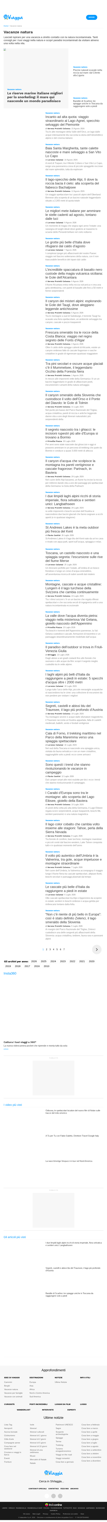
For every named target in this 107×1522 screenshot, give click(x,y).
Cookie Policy (55, 1514)
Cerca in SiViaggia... (51, 1481)
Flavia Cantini (54, 535)
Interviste (48, 1410)
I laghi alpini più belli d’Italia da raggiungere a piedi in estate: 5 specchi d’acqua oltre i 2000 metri (74, 678)
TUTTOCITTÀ (67, 1508)
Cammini (8, 1382)
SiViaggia (52, 655)
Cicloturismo (9, 1435)
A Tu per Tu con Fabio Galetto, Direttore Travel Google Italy (72, 1136)
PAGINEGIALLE (21, 1508)
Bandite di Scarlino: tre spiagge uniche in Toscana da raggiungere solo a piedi (88, 103)
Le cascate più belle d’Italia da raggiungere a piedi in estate (67, 889)
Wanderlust (23, 1410)
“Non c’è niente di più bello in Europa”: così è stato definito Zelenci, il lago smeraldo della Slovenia (73, 918)
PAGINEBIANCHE (56, 1508)
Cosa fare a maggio (90, 1435)
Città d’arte (9, 1439)
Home (6, 26)
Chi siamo (26, 1514)
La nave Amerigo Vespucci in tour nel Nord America (69, 1161)
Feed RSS (64, 1489)
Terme (58, 1441)
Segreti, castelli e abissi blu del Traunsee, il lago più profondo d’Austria (74, 708)
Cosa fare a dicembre (91, 1461)
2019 (8, 966)
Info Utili (85, 1377)
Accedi (92, 17)
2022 (72, 961)
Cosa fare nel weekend (10, 1447)
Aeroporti (8, 1428)
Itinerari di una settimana (36, 1451)
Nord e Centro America (40, 1393)
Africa (32, 1389)
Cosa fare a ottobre (90, 1453)
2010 (46, 966)
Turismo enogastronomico (63, 1450)
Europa (33, 1382)
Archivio (74, 1489)
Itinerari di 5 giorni (38, 1443)
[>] (97, 949)
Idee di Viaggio (12, 1377)
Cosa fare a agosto (90, 1446)
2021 (82, 961)
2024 (53, 961)
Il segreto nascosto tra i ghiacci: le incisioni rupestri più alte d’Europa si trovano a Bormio (71, 433)
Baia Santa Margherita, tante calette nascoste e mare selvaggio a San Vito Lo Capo (73, 152)
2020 (91, 961)
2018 (17, 966)
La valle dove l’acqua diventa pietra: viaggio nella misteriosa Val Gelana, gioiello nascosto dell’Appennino (71, 619)
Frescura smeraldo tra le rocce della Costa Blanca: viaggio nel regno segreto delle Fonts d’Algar (71, 336)
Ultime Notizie (61, 1382)
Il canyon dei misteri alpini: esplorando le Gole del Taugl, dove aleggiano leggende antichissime (73, 305)
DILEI (75, 1508)
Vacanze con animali (13, 1396)
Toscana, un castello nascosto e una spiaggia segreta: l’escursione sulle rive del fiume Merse (74, 557)
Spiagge (59, 1438)
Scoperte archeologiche (62, 1433)
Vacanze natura (14, 89)
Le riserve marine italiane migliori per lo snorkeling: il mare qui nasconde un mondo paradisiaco (35, 97)
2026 (34, 961)
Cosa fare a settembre (91, 1450)
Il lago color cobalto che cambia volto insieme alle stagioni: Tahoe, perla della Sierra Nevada (74, 828)
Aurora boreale (10, 1432)
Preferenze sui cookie (70, 1514)
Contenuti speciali (38, 1489)
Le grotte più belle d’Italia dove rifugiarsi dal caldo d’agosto (67, 244)
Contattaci (53, 1489)
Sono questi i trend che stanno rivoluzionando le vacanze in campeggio (67, 768)
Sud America (35, 1396)
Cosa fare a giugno (90, 1439)
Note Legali (36, 1514)
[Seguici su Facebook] (47, 1496)
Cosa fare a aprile (89, 1432)
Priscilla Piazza (55, 441)
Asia (31, 1386)
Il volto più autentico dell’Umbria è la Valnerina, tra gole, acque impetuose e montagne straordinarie (73, 859)
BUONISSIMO (100, 1508)
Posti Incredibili (38, 1404)
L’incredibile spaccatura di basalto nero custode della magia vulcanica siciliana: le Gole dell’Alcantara (74, 273)
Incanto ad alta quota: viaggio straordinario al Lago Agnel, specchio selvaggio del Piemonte (72, 120)
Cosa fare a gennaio (65, 1462)
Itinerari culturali (37, 1432)
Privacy (45, 1514)
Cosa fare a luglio (89, 1443)
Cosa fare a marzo (90, 1428)
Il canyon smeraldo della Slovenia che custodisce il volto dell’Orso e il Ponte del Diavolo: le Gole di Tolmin (73, 399)
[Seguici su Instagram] (53, 1496)
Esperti (71, 1410)
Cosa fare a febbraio (91, 1425)
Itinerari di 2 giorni (38, 1439)
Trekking (59, 1445)
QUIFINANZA (90, 1508)
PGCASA (46, 1508)
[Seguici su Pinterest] (60, 1496)
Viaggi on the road (64, 1455)
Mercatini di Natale (38, 1459)
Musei (32, 1456)
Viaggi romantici (63, 1458)
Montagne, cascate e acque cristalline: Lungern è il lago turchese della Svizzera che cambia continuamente (73, 588)
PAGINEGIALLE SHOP (34, 1508)
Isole (32, 1425)
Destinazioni (36, 1377)
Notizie (58, 1377)
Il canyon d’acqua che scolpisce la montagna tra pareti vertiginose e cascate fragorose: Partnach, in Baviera (70, 466)
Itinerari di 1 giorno (38, 1435)
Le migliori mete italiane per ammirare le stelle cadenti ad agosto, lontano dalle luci (73, 214)
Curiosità (9, 1404)
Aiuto (82, 1514)
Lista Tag (8, 1425)
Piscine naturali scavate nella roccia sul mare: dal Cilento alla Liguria (87, 72)
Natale (33, 1463)
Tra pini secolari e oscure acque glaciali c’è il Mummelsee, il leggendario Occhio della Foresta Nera (74, 367)
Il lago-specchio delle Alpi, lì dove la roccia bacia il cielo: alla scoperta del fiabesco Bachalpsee (72, 183)
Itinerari (33, 1428)
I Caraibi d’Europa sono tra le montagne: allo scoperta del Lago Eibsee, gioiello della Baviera (69, 796)
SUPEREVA (53, 1510)
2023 (63, 961)
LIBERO (4, 1508)
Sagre (58, 1428)
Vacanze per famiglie (13, 1393)
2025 (43, 961)
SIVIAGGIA (81, 1508)
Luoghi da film (62, 1404)
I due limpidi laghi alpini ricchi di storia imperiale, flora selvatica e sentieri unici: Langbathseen (72, 500)
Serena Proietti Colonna (59, 129)
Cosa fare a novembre (91, 1457)
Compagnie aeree (12, 1443)
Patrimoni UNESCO (64, 1425)
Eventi (7, 1458)
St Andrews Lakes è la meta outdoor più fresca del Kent (72, 529)
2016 (37, 966)
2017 (27, 966)
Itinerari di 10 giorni (38, 1446)
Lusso (83, 1404)
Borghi (7, 1386)
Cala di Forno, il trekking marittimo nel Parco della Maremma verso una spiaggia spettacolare (73, 737)
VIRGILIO (11, 1508)
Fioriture (8, 1462)
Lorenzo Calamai (55, 160)
